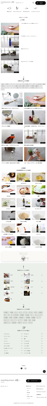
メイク (41, 87)
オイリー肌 (32, 84)
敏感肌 (33, 85)
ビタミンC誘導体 (27, 350)
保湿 (20, 85)
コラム (28, 394)
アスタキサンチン (27, 348)
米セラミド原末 (6, 345)
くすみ (17, 84)
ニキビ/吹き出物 (38, 84)
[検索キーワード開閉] (33, 2)
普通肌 (36, 85)
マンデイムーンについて (41, 391)
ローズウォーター (7, 343)
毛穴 (24, 84)
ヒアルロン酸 (26, 343)
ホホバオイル (26, 333)
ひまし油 (25, 336)
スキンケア (29, 388)
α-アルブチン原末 (27, 353)
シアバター (6, 338)
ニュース (28, 398)
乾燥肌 (23, 85)
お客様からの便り (30, 396)
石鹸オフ (3, 84)
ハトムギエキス (26, 341)
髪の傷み (32, 87)
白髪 (23, 87)
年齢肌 (16, 85)
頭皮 (17, 87)
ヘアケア (13, 87)
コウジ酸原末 (6, 353)
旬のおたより (28, 386)
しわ (13, 84)
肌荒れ (27, 84)
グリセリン (6, 341)
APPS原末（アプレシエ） (8, 348)
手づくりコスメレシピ (40, 386)
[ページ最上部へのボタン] (44, 371)
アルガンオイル (6, 333)
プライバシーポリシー (40, 397)
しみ (10, 84)
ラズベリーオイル (7, 336)
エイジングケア (11, 85)
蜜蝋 (25, 338)
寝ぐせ (37, 87)
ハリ (6, 85)
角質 (7, 84)
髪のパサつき (27, 87)
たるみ (20, 84)
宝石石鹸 (28, 392)
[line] (22, 368)
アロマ (3, 89)
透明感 (44, 84)
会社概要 (38, 394)
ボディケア (3, 87)
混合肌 (3, 85)
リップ (40, 85)
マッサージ (9, 87)
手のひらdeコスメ (39, 388)
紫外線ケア (28, 85)
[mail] (25, 368)
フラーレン (6, 350)
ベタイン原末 (26, 345)
